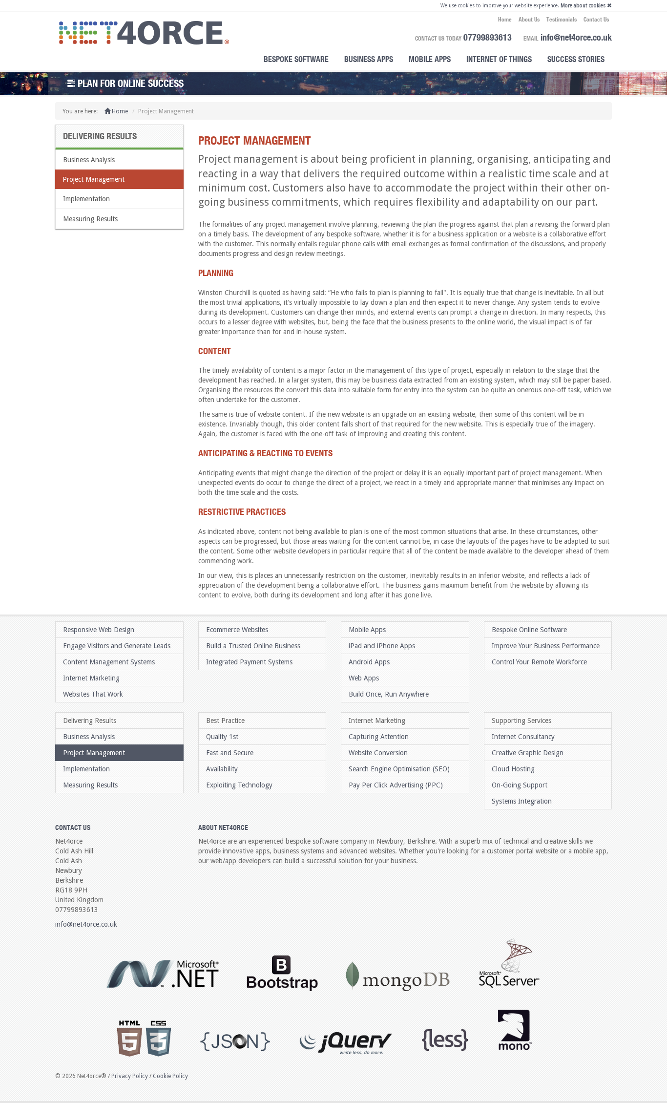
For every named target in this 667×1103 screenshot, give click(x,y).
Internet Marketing (91, 678)
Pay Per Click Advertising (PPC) (396, 785)
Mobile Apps (430, 59)
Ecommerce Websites (237, 630)
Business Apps (368, 59)
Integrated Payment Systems (249, 662)
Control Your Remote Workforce (539, 662)
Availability (222, 769)
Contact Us (596, 19)
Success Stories (575, 59)
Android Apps (369, 662)
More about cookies (583, 5)
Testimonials (561, 19)
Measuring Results (90, 219)
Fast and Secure (229, 753)
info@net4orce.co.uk (576, 37)
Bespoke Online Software (529, 630)
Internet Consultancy (523, 737)
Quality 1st (222, 737)
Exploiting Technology (239, 785)
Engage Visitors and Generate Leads (116, 646)
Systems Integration (522, 801)
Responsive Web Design (98, 630)
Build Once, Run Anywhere (389, 694)
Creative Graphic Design (527, 753)
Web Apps (364, 678)
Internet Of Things (499, 59)
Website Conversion (378, 753)
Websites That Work (93, 694)
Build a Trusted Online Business (253, 646)
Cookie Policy (170, 1076)
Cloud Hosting (513, 769)
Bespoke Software (296, 59)
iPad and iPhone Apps (382, 646)
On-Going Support (519, 785)
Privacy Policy (129, 1076)
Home (505, 19)
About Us (529, 19)
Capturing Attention (379, 737)
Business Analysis (89, 160)
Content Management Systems (109, 662)
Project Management (94, 179)
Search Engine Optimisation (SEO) (399, 769)
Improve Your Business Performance (546, 646)
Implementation (86, 199)
